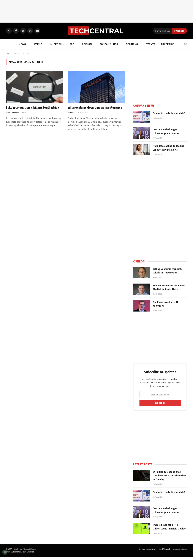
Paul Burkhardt (13, 112)
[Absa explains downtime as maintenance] (96, 87)
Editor (72, 112)
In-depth (56, 44)
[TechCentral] (96, 31)
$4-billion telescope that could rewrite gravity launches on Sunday (169, 475)
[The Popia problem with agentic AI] (141, 306)
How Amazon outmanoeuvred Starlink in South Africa (169, 287)
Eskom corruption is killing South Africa (32, 108)
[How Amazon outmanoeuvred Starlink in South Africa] (141, 289)
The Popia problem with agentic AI (166, 304)
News (22, 44)
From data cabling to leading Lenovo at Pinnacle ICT (168, 147)
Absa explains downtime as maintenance (95, 108)
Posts (15, 53)
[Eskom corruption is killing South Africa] (34, 87)
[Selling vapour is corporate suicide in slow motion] (141, 272)
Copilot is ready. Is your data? (169, 113)
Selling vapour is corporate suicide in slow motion (168, 270)
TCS (72, 44)
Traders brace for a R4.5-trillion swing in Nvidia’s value (169, 526)
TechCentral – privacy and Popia (173, 549)
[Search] (185, 44)
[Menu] (8, 44)
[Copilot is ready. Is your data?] (141, 117)
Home (8, 53)
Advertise (167, 44)
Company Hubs (109, 44)
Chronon (30, 551)
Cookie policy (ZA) (147, 549)
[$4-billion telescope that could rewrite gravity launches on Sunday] (141, 475)
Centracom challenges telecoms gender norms (166, 131)
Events (150, 44)
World (38, 44)
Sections (132, 44)
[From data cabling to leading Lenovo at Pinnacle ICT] (141, 149)
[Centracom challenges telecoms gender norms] (141, 133)
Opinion (87, 44)
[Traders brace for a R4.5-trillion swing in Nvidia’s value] (141, 528)
